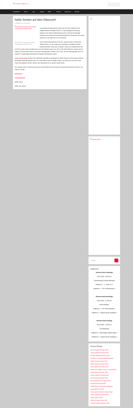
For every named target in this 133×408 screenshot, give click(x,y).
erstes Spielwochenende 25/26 (99, 378)
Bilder (49, 11)
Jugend (42, 11)
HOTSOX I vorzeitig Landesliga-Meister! (102, 358)
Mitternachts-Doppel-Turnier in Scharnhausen (103, 369)
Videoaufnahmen (20, 78)
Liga (33, 11)
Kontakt (77, 11)
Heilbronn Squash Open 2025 (98, 400)
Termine (58, 11)
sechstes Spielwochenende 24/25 (100, 403)
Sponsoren (68, 11)
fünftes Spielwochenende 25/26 (99, 364)
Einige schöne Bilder (21, 58)
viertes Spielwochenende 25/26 (99, 366)
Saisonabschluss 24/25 (97, 389)
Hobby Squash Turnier (96, 397)
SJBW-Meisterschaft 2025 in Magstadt (101, 386)
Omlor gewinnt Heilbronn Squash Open (101, 392)
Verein (25, 11)
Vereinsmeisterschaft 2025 (98, 383)
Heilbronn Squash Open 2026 (98, 361)
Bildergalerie (18, 73)
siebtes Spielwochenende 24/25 (99, 394)
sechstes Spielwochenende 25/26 (100, 355)
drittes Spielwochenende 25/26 (99, 372)
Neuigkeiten (16, 11)
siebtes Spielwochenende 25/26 (99, 352)
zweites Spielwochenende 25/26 (99, 375)
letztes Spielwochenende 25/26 (99, 350)
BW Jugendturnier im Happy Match (100, 380)
